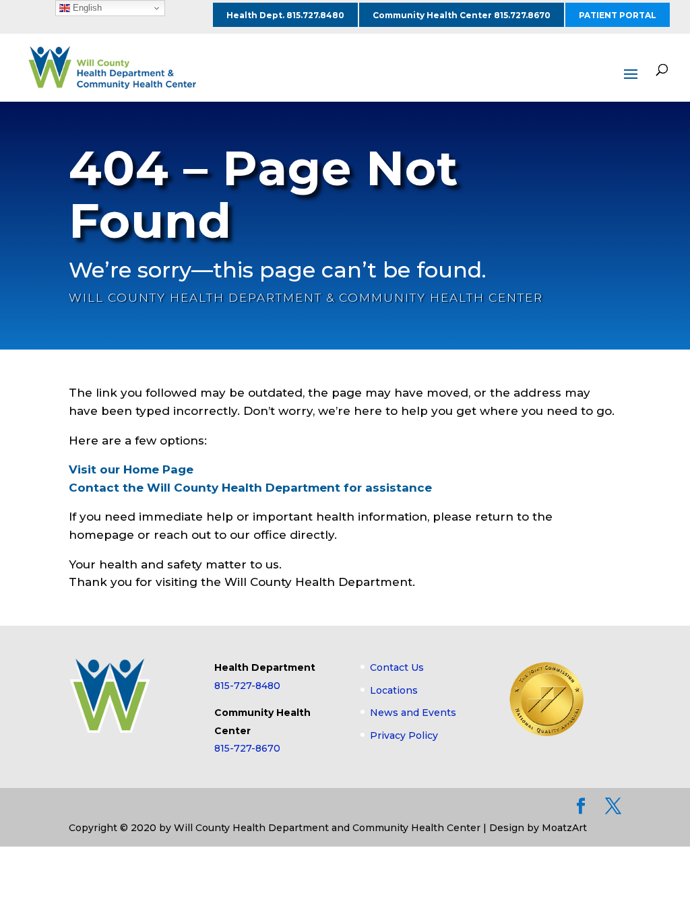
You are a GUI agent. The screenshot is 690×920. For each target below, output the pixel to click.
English (86, 8)
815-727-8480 (247, 686)
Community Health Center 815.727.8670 (462, 15)
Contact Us (397, 667)
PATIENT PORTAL (617, 15)
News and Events (413, 713)
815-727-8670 (247, 748)
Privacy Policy (404, 735)
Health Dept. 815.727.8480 (285, 15)
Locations (394, 690)
